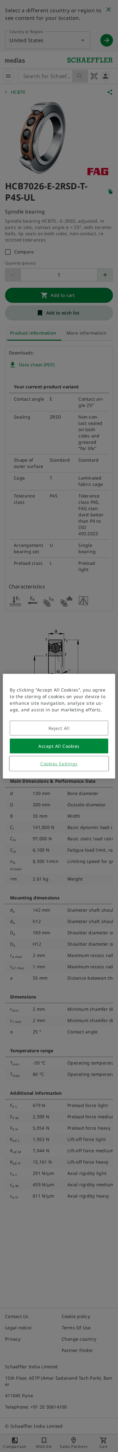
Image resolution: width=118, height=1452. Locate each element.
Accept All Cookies (59, 746)
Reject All (59, 728)
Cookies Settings (59, 763)
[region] (59, 726)
